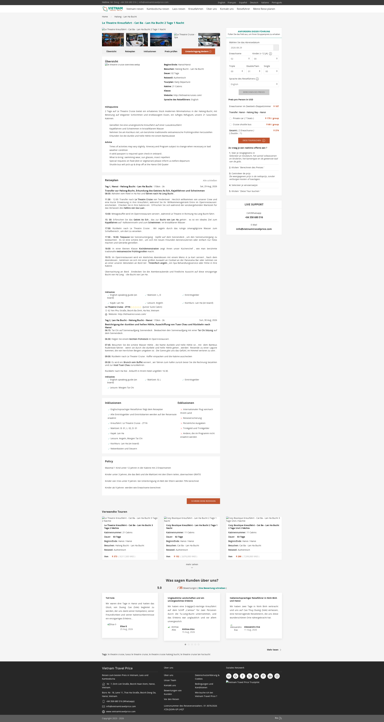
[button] (113, 39)
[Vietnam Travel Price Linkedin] (270, 676)
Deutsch (253, 2)
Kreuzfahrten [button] (195, 8)
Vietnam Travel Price (117, 668)
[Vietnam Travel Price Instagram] (277, 676)
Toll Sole (110, 597)
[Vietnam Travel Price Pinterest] (263, 676)
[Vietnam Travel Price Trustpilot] (242, 682)
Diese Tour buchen (252, 140)
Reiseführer (243, 8)
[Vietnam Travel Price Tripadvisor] (228, 676)
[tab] (185, 644)
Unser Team (170, 680)
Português (276, 2)
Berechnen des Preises (254, 92)
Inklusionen (150, 51)
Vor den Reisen (171, 699)
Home (105, 16)
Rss (277, 718)
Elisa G (123, 626)
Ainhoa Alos (188, 629)
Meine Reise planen (264, 8)
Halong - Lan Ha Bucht (125, 16)
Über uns (211, 8)
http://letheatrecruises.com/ (187, 95)
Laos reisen (178, 8)
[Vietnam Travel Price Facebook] (242, 676)
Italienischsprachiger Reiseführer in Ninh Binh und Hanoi (253, 599)
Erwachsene (235, 53)
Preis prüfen (171, 51)
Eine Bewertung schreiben (212, 588)
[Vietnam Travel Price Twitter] (249, 676)
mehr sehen (192, 564)
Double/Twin (252, 66)
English (221, 2)
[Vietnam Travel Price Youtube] (256, 676)
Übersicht (111, 51)
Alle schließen (210, 180)
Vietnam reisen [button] (135, 8)
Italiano (265, 2)
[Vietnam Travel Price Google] (235, 676)
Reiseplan (130, 51)
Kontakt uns (227, 8)
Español (242, 2)
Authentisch (119, 549)
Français (232, 2)
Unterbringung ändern (196, 51)
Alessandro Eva (252, 626)
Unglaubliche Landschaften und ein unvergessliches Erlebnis (186, 599)
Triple (232, 66)
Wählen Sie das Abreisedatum (244, 42)
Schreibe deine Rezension (203, 501)
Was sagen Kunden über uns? (192, 580)
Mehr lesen (273, 649)
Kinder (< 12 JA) (260, 53)
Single (267, 66)
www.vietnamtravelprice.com (120, 711)
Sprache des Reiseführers (242, 78)
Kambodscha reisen (158, 8)
